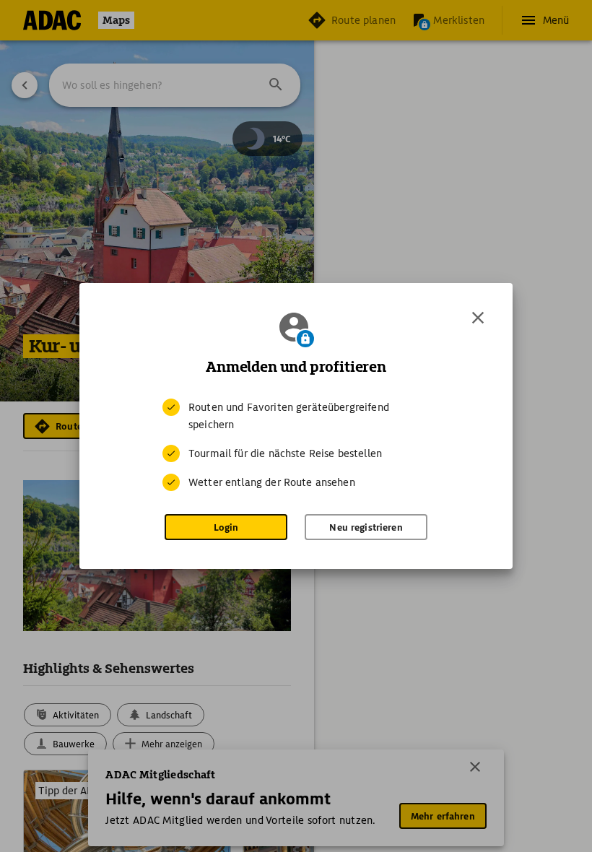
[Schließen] (478, 317)
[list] (296, 445)
